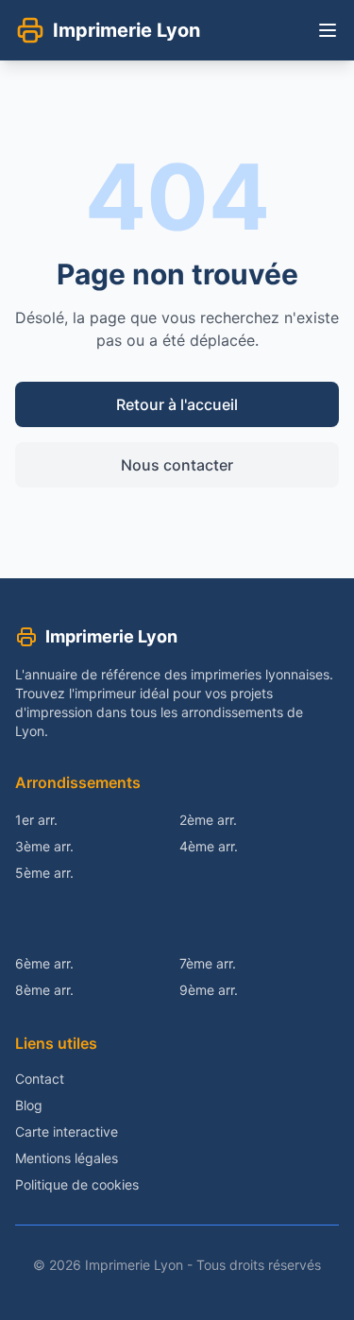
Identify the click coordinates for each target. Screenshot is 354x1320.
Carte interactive (66, 1131)
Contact (39, 1079)
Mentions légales (66, 1158)
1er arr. (36, 820)
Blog (28, 1105)
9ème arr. (208, 990)
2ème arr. (208, 820)
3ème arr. (44, 846)
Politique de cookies (77, 1184)
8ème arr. (44, 990)
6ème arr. (44, 963)
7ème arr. (207, 963)
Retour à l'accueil (177, 404)
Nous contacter (177, 464)
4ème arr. (208, 846)
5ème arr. (44, 873)
